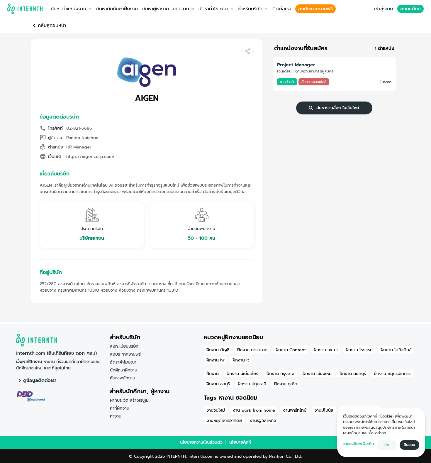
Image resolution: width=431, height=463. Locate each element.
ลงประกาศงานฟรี (315, 8)
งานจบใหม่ (215, 410)
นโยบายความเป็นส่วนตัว (201, 442)
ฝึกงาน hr (215, 360)
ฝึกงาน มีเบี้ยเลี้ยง (243, 373)
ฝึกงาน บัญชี (217, 350)
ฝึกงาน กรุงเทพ (281, 373)
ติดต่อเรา (281, 8)
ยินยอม (409, 444)
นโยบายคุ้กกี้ (240, 442)
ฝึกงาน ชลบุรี (218, 384)
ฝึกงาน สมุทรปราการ (392, 373)
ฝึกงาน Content (291, 350)
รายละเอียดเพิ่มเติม (358, 444)
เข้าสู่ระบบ (383, 8)
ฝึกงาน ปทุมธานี (252, 384)
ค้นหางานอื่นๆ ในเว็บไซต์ (337, 108)
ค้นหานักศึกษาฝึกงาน (117, 8)
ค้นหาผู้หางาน (155, 8)
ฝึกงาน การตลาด (252, 350)
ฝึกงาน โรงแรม (359, 350)
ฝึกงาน (212, 373)
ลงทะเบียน (410, 8)
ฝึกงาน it (241, 360)
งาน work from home (254, 410)
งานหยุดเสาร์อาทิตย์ (224, 420)
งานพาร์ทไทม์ (294, 410)
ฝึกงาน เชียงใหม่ (317, 373)
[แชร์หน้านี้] (247, 51)
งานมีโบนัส (323, 410)
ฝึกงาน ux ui (326, 350)
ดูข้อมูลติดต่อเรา (40, 380)
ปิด (386, 444)
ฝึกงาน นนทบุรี (353, 373)
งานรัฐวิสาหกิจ (263, 420)
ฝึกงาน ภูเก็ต (285, 384)
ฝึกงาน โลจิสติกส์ (396, 350)
